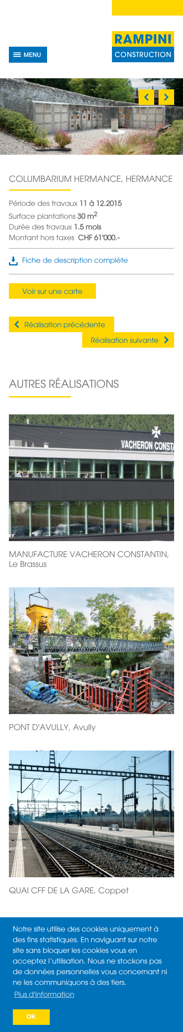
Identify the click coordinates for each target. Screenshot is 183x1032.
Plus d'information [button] (44, 995)
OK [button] (31, 1016)
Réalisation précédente (64, 325)
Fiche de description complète (75, 261)
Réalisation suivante (125, 341)
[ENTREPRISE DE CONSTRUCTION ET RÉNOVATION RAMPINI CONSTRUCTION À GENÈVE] (143, 46)
